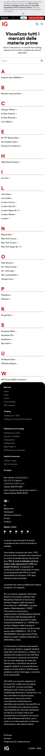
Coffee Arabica (8, 113)
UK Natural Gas (8, 359)
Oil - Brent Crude (8, 267)
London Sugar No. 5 (10, 210)
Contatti (7, 470)
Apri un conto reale (36, 18)
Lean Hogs (6, 194)
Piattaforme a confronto (14, 450)
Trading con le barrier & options (18, 419)
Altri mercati (9, 405)
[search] (37, 24)
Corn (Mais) (6, 121)
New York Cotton (8, 242)
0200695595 (20, 477)
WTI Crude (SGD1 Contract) (13, 379)
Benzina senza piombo (11, 93)
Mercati (7, 387)
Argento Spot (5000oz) (11, 77)
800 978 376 (9, 480)
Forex (6, 395)
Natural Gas (6, 234)
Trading (7, 411)
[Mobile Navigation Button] (42, 24)
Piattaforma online (12, 433)
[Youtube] (22, 532)
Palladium (5, 295)
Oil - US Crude (7, 271)
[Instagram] (11, 532)
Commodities (9, 402)
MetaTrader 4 (10, 446)
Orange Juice (7, 279)
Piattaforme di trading (14, 428)
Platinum (5, 299)
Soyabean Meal (8, 331)
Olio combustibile (9, 275)
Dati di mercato (11, 464)
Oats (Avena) (6, 263)
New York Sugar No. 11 (11, 246)
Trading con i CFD (11, 415)
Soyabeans (6, 339)
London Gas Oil (8, 206)
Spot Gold (5, 343)
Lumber (4, 218)
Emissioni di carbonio (10, 146)
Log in (23, 18)
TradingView (9, 440)
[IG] (5, 24)
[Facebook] (5, 532)
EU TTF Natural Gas (9, 138)
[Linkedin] (28, 532)
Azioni (6, 398)
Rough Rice (6, 315)
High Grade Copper (10, 162)
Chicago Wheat (8, 109)
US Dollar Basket (8, 363)
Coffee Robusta (8, 117)
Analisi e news (10, 460)
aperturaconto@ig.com (14, 483)
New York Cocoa (8, 238)
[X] (16, 532)
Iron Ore (4, 178)
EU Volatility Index (9, 142)
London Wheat (7, 214)
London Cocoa (8, 202)
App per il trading (11, 436)
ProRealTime (9, 443)
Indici (6, 391)
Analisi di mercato (12, 456)
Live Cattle (6, 198)
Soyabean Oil (7, 335)
